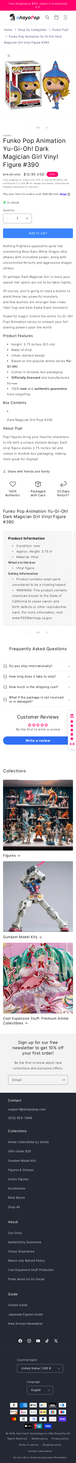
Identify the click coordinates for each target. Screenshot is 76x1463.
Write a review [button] (38, 740)
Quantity (8, 210)
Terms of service (29, 1444)
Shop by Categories (32, 29)
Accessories (16, 1188)
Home (8, 29)
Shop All (14, 1207)
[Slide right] (47, 127)
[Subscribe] (63, 1080)
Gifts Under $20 (19, 1151)
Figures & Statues (20, 1170)
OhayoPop (60, 1433)
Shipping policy (52, 1444)
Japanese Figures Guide (25, 1314)
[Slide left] (29, 127)
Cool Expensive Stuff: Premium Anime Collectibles (36, 1020)
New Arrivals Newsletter (25, 1323)
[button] (65, 17)
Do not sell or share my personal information (40, 1457)
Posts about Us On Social (26, 1279)
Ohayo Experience (21, 1251)
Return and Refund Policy (26, 1260)
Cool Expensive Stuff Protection (31, 1270)
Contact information (40, 1451)
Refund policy (40, 1438)
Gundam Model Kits (20, 937)
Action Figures (18, 1179)
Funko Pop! (60, 29)
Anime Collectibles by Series (28, 1142)
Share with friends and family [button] (29, 471)
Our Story (15, 1233)
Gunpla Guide (17, 1305)
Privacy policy (60, 1438)
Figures (9, 855)
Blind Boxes (16, 1197)
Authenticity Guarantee (24, 1242)
